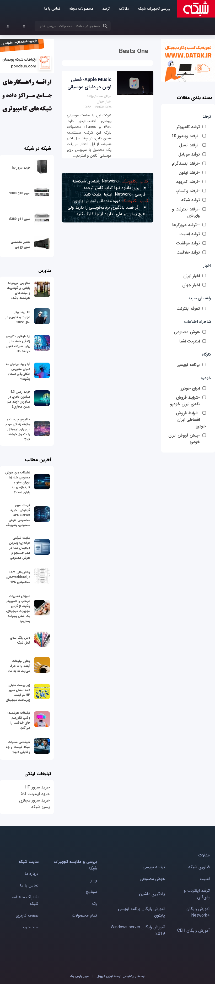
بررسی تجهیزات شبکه (154, 9)
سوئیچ (91, 892)
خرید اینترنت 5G (35, 794)
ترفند (106, 9)
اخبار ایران (191, 276)
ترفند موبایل (189, 154)
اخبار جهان (191, 285)
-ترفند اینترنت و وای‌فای (186, 212)
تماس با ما (52, 9)
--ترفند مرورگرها (186, 225)
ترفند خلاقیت (188, 252)
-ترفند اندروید (188, 182)
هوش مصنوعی (187, 332)
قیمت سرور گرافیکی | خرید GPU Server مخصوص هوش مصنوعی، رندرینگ (18, 515)
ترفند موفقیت (188, 243)
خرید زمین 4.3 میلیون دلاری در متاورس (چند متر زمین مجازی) (18, 399)
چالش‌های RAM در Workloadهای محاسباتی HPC (18, 577)
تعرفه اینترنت (188, 308)
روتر (93, 880)
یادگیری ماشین (152, 894)
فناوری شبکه (199, 867)
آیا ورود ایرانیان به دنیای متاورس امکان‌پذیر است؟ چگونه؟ (18, 371)
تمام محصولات (84, 915)
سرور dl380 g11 (19, 218)
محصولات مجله (81, 9)
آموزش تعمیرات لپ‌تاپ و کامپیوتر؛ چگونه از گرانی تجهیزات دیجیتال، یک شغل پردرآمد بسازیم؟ (18, 608)
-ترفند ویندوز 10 (185, 136)
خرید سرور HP (37, 787)
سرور (79, 976)
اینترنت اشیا (189, 341)
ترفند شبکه (190, 200)
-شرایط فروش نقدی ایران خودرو (185, 400)
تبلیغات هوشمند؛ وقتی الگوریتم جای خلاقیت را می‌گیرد (19, 720)
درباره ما (32, 873)
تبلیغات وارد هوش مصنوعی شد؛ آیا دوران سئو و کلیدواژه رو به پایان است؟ (17, 482)
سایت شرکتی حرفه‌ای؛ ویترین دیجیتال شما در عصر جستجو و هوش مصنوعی (19, 547)
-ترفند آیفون (189, 172)
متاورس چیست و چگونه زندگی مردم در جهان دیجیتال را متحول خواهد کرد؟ (18, 429)
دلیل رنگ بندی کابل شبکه (20, 640)
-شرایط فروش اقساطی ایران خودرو (191, 420)
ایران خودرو (190, 388)
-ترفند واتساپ (187, 191)
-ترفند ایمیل (189, 145)
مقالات (124, 9)
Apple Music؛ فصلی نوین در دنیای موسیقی (89, 83)
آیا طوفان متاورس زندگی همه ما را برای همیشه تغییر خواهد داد (18, 344)
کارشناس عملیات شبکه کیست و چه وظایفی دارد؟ (18, 747)
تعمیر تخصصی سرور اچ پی (20, 244)
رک (94, 903)
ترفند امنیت (189, 234)
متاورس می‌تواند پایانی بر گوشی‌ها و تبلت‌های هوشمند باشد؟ (18, 290)
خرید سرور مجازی (34, 800)
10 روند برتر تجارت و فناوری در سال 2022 (18, 317)
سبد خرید (30, 927)
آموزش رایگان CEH (193, 930)
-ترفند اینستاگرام (186, 163)
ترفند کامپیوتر (188, 127)
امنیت (205, 879)
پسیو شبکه (40, 807)
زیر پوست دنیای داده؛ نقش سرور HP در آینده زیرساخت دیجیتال (18, 692)
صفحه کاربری (27, 915)
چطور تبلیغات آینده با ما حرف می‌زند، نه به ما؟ (19, 666)
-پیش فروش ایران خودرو (184, 438)
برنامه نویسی (188, 365)
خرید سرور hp (21, 167)
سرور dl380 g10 (19, 193)
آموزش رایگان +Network (198, 912)
